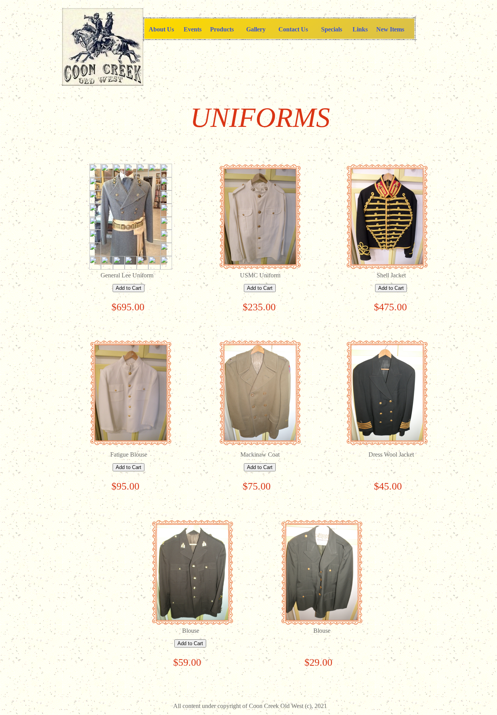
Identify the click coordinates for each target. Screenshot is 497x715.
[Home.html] (102, 83)
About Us (161, 29)
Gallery (256, 29)
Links (360, 29)
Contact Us (293, 29)
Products (222, 29)
